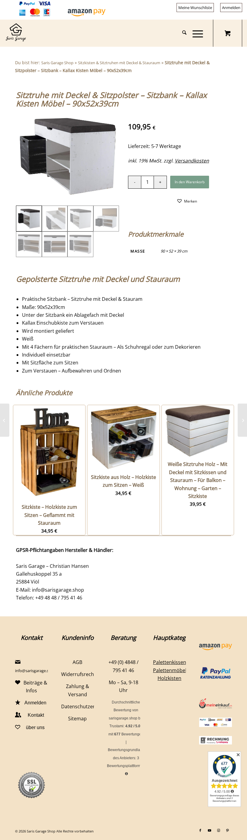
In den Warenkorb (190, 181)
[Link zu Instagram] (218, 830)
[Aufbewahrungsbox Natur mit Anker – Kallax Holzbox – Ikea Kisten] (242, 420)
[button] (186, 200)
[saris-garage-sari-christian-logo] (16, 33)
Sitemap (77, 718)
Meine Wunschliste (195, 7)
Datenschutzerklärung (86, 706)
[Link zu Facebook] (200, 830)
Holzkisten (169, 678)
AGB (77, 662)
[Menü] (194, 33)
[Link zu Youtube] (209, 830)
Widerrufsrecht (78, 674)
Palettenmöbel (169, 670)
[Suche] (181, 33)
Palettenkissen (169, 662)
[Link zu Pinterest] (227, 830)
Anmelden (231, 7)
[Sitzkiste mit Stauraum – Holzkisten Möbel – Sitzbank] (4, 420)
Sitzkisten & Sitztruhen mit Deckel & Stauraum (119, 62)
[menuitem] (195, 7)
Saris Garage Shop (57, 62)
